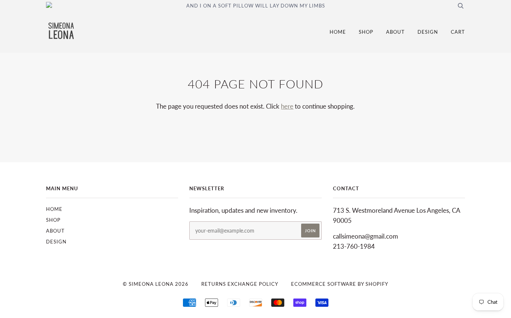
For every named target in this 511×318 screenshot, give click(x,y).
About (395, 32)
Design (427, 32)
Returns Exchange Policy (239, 284)
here (287, 106)
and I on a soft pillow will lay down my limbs (255, 6)
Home (338, 32)
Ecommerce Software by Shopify (339, 284)
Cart (458, 32)
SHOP (366, 32)
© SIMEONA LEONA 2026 (156, 284)
